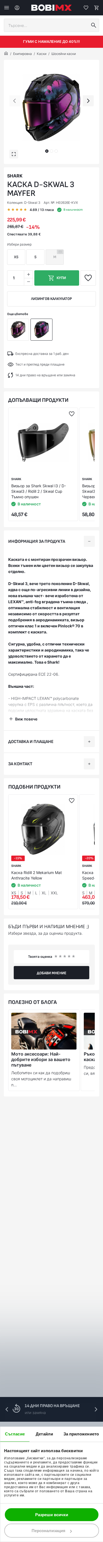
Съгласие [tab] (15, 1434)
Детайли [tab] (44, 1434)
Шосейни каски (63, 54)
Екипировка (22, 54)
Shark (15, 176)
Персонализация (48, 1530)
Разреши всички (51, 1514)
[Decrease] (28, 281)
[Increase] (28, 274)
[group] (51, 107)
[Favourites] (86, 7)
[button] (47, 151)
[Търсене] (93, 25)
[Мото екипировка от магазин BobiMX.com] (6, 54)
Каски (41, 54)
